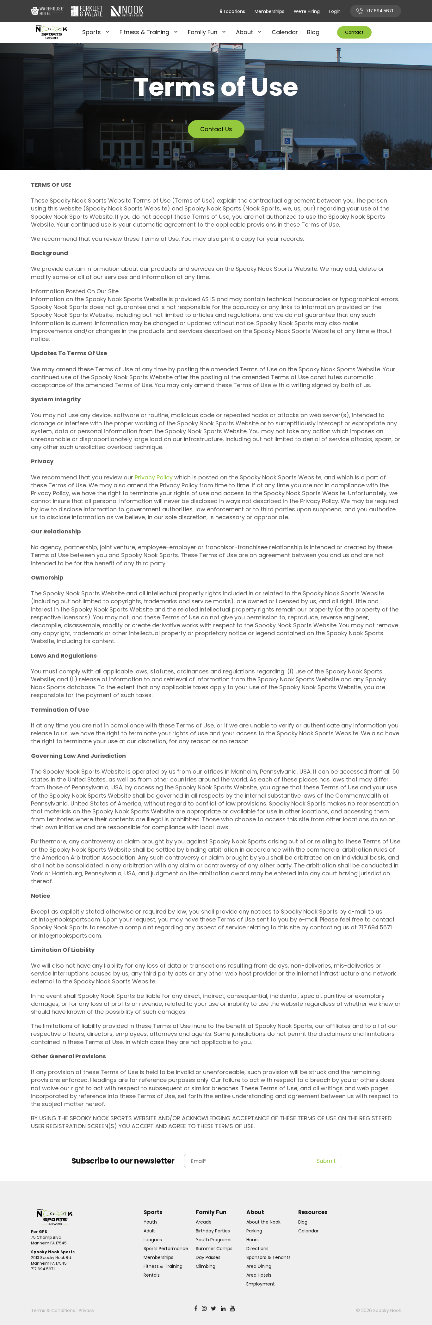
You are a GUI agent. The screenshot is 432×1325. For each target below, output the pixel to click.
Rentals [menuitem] (152, 1275)
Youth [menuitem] (150, 1222)
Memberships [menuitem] (269, 12)
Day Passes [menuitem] (208, 1257)
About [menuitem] (244, 32)
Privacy (87, 1310)
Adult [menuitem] (149, 1231)
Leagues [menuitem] (153, 1240)
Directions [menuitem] (257, 1248)
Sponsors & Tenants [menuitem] (268, 1257)
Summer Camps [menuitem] (214, 1248)
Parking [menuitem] (254, 1231)
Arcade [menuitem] (204, 1222)
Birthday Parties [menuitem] (213, 1231)
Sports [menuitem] (91, 32)
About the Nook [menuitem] (263, 1222)
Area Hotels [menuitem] (258, 1275)
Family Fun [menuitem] (202, 32)
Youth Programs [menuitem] (213, 1240)
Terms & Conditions (53, 1310)
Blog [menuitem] (313, 32)
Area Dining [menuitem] (258, 1266)
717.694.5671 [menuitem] (379, 11)
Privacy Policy (154, 477)
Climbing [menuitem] (205, 1266)
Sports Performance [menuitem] (166, 1248)
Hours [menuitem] (252, 1240)
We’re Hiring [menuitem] (307, 12)
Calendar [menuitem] (285, 32)
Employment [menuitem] (260, 1284)
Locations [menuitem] (234, 12)
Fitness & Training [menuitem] (144, 32)
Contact (354, 32)
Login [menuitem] (335, 12)
